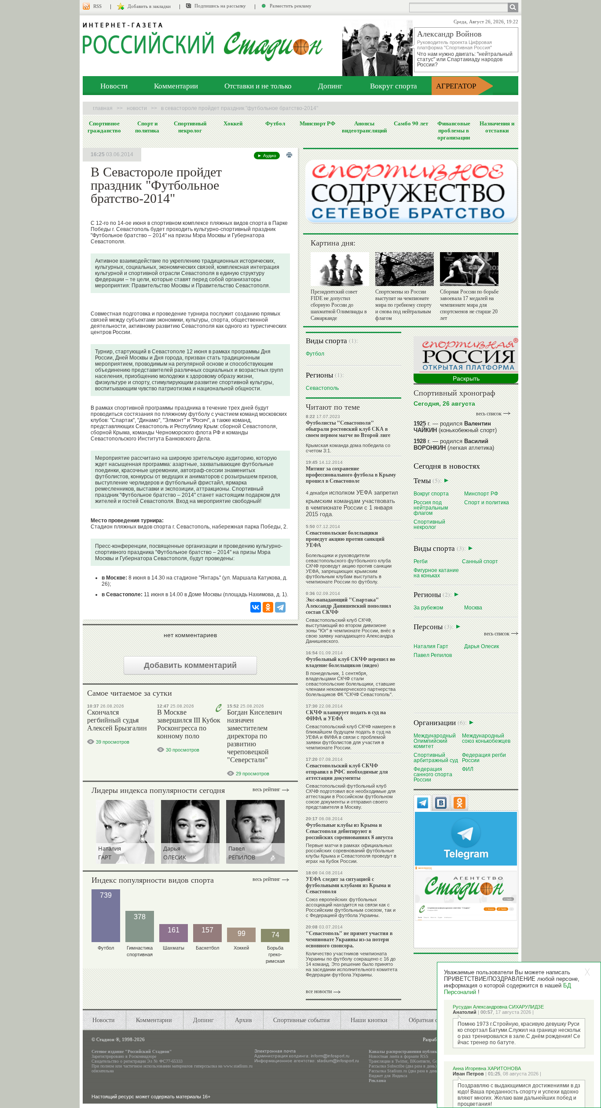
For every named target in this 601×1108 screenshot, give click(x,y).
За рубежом (428, 607)
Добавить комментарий (190, 665)
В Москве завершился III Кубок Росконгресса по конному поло (188, 724)
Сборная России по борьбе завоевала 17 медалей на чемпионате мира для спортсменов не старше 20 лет (469, 305)
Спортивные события (301, 1020)
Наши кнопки (369, 1020)
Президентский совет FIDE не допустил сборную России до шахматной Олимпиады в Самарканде (339, 305)
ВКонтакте (420, 1061)
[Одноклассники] (268, 607)
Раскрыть (466, 378)
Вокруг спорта (393, 86)
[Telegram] (280, 607)
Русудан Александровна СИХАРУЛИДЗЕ (498, 1006)
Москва (473, 607)
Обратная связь (429, 1020)
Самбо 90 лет (411, 123)
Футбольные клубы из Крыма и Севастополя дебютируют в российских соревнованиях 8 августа (349, 831)
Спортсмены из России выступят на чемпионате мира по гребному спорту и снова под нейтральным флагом (403, 305)
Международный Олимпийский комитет (435, 741)
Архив (243, 1020)
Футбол (275, 123)
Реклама (377, 1080)
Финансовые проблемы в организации (453, 130)
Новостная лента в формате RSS (399, 1056)
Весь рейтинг (266, 789)
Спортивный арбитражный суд (436, 757)
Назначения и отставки (497, 127)
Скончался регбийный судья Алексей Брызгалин (117, 720)
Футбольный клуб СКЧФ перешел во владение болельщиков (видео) (350, 662)
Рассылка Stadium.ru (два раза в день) (404, 1070)
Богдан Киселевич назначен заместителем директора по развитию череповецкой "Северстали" (254, 735)
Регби (421, 561)
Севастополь (322, 388)
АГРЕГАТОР (456, 86)
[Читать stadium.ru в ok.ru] (466, 893)
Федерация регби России (484, 757)
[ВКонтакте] (255, 607)
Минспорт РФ (317, 123)
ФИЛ (467, 769)
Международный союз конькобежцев (486, 738)
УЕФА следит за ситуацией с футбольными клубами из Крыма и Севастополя (348, 885)
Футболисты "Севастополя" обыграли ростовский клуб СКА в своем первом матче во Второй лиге (348, 429)
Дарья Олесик (481, 646)
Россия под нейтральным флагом (431, 507)
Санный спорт (480, 561)
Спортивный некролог (190, 127)
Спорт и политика (147, 127)
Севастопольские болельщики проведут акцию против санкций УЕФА (345, 539)
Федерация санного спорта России (433, 774)
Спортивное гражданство (104, 127)
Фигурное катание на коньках (436, 572)
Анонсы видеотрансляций (364, 127)
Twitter (401, 1061)
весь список (489, 414)
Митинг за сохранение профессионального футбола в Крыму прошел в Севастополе (351, 474)
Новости (114, 86)
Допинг (330, 86)
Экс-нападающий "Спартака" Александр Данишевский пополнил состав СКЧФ (348, 606)
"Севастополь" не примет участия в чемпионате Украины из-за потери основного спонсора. (349, 939)
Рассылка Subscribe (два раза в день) (402, 1066)
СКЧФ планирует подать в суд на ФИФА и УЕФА (346, 715)
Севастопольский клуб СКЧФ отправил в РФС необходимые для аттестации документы (347, 771)
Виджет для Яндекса (388, 1075)
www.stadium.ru (238, 1066)
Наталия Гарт (431, 646)
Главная (103, 108)
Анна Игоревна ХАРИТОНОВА (487, 1068)
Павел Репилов (433, 655)
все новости (319, 991)
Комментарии (176, 86)
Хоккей (233, 123)
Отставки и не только (258, 86)
